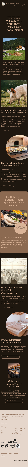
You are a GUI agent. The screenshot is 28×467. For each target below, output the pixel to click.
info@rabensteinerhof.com (8, 418)
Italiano (3, 456)
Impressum (4, 453)
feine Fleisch (20, 73)
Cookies (16, 453)
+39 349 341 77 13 (6, 419)
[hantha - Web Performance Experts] (24, 460)
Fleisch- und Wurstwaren (8, 171)
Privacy (10, 453)
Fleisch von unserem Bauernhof (10, 392)
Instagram (4, 423)
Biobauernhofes (12, 74)
